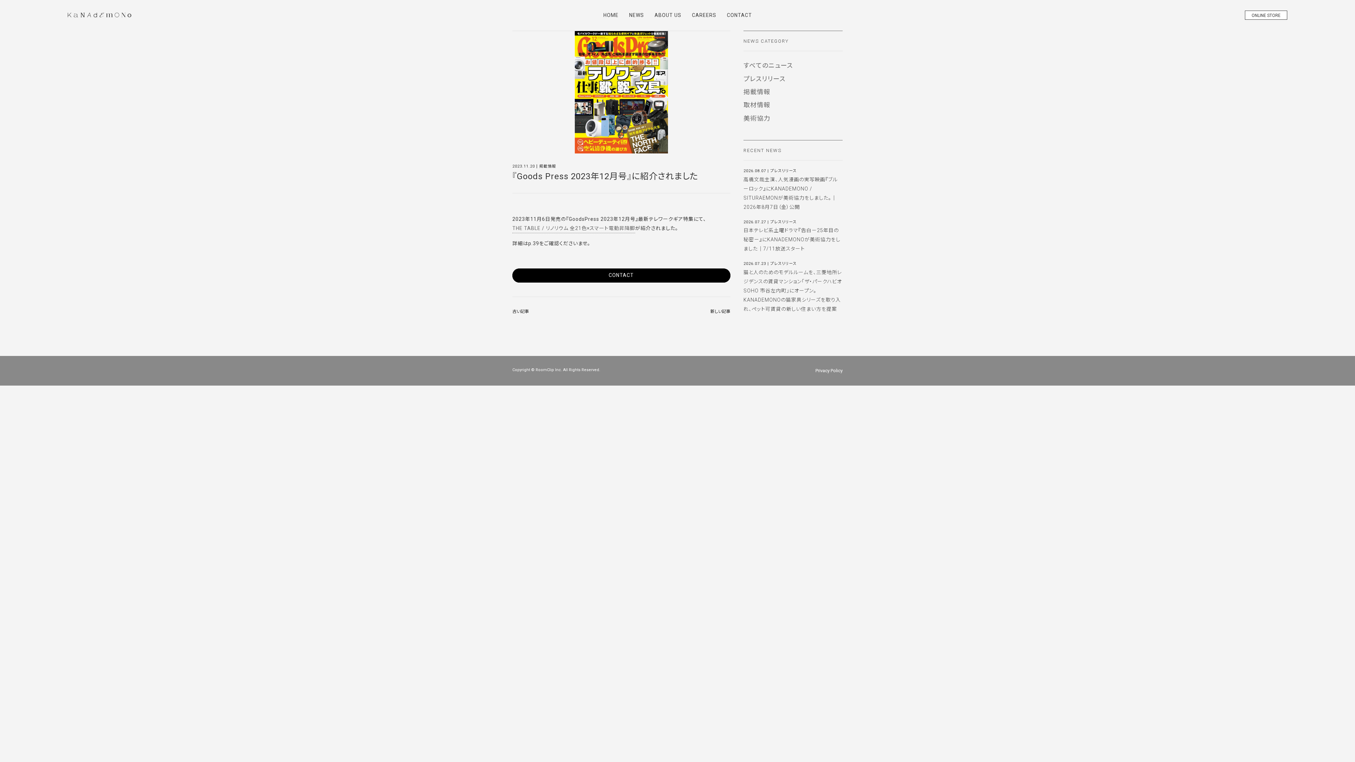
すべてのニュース (768, 65)
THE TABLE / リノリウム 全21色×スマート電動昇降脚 (573, 228)
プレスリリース (764, 79)
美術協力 (756, 118)
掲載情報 (756, 92)
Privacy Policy (829, 370)
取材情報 (756, 105)
